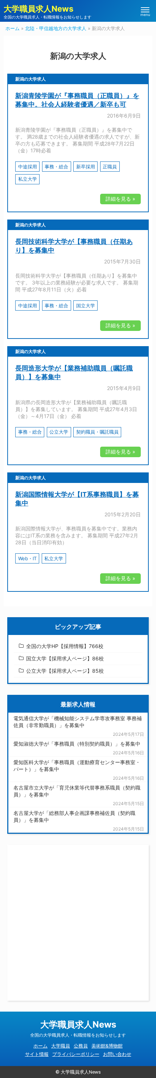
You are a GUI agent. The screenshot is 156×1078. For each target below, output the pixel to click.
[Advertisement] (78, 923)
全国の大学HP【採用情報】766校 (64, 646)
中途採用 (27, 166)
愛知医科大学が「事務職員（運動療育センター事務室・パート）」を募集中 (76, 765)
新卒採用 (85, 166)
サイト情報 (37, 1054)
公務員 (81, 1046)
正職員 (110, 166)
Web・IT (27, 558)
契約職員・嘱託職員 (97, 432)
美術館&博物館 (107, 1046)
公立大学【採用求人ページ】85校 (65, 671)
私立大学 (27, 179)
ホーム (12, 28)
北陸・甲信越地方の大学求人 (55, 28)
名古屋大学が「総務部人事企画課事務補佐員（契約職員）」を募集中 (74, 816)
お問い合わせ (117, 1054)
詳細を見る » (120, 199)
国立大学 (85, 305)
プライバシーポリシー (75, 1054)
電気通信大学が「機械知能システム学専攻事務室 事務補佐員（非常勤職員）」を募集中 (77, 721)
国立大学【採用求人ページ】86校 (65, 658)
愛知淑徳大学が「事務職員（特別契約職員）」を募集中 (76, 744)
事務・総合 (56, 166)
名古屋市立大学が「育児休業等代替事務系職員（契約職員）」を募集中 (76, 791)
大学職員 (60, 1046)
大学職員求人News (38, 8)
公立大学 (58, 432)
